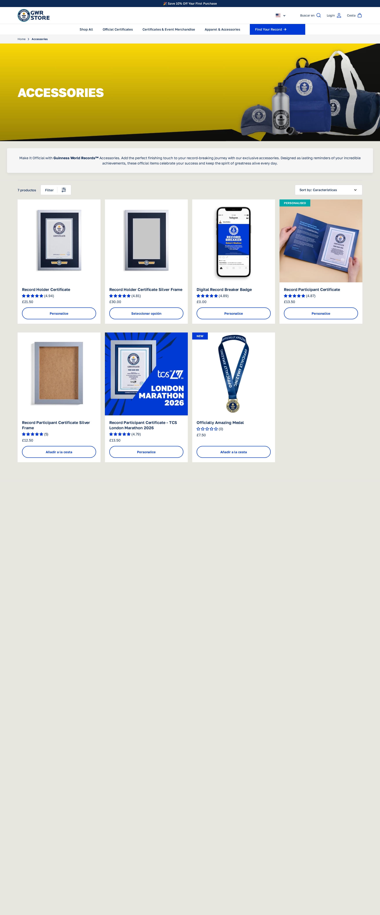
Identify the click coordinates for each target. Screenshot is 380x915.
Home (22, 39)
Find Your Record (268, 29)
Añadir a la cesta (59, 452)
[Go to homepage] (33, 15)
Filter (49, 190)
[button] (281, 15)
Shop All (86, 29)
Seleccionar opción (146, 313)
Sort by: (306, 190)
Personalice (59, 313)
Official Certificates (118, 29)
